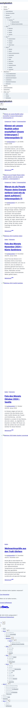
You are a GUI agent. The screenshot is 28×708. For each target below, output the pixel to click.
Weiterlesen (9, 170)
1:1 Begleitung (8, 79)
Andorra (10, 51)
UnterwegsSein (8, 87)
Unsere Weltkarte (9, 11)
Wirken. (6, 85)
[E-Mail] (8, 607)
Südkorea (10, 40)
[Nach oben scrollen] (1, 623)
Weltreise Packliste (15, 21)
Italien (10, 59)
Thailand (10, 42)
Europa (7, 664)
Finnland (10, 57)
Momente (8, 15)
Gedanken (7, 89)
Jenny (7, 93)
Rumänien (11, 63)
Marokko (10, 30)
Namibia (10, 32)
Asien (7, 655)
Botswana (11, 28)
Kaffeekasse (8, 97)
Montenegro (11, 61)
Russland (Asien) (12, 38)
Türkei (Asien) (11, 44)
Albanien (10, 49)
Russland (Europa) (12, 65)
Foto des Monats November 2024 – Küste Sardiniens (13, 246)
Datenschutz (10, 617)
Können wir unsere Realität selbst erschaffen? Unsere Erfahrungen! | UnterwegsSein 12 (14, 131)
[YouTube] (5, 607)
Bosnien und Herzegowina (14, 53)
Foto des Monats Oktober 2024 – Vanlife (13, 399)
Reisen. (4, 631)
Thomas (7, 95)
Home (5, 7)
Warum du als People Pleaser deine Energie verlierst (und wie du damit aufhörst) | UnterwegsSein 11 (15, 192)
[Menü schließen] (0, 625)
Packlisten (11, 640)
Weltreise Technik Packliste (17, 23)
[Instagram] (1, 607)
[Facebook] (3, 607)
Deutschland (11, 55)
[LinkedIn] (7, 607)
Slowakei (10, 67)
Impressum (3, 617)
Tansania (10, 34)
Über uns (5, 701)
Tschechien (11, 69)
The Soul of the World (10, 13)
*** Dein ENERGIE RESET (11, 73)
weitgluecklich (11, 141)
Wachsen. (5, 684)
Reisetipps (8, 638)
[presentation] (15, 116)
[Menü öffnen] (1, 103)
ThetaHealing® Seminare (11, 81)
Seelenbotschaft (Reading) (11, 77)
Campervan (8, 121)
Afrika (7, 646)
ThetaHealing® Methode (11, 75)
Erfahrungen (8, 83)
